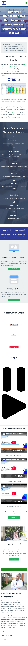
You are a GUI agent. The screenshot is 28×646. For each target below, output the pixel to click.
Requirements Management (7, 97)
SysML (18, 66)
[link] (14, 78)
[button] (2, 369)
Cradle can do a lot (16, 112)
